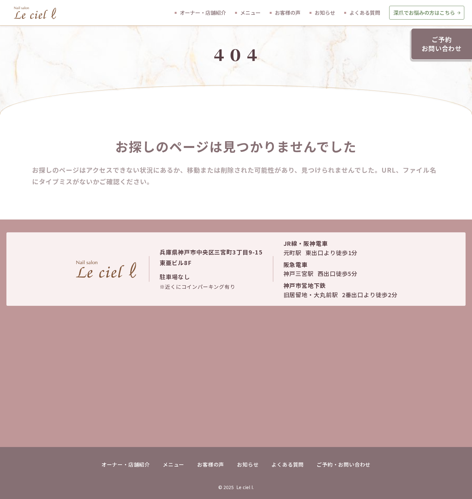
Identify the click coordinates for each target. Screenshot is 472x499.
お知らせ (247, 464)
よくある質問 (287, 464)
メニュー (173, 464)
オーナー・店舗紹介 (125, 464)
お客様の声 (210, 464)
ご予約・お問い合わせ (344, 464)
